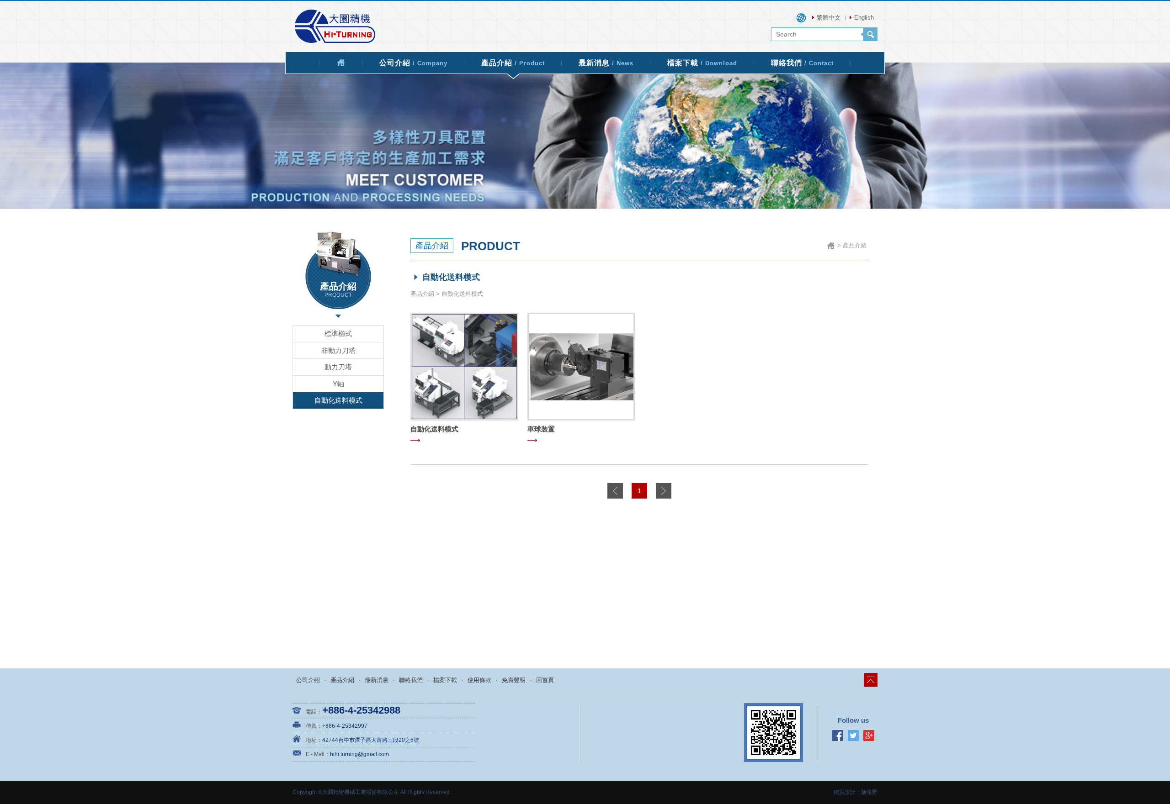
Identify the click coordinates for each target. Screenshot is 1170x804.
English (864, 17)
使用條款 (479, 680)
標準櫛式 (338, 333)
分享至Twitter (853, 735)
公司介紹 (413, 63)
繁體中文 (828, 17)
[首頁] (341, 63)
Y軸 (338, 384)
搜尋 (869, 34)
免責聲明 (514, 680)
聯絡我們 (802, 63)
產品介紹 (513, 63)
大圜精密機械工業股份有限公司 (335, 26)
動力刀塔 (338, 367)
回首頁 (545, 680)
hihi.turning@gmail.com (359, 754)
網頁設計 (845, 792)
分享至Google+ (869, 735)
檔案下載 (702, 63)
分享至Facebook (838, 735)
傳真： (314, 726)
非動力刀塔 (338, 350)
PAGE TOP (871, 680)
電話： (314, 712)
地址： (314, 740)
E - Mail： (318, 754)
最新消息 (606, 63)
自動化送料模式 (338, 400)
